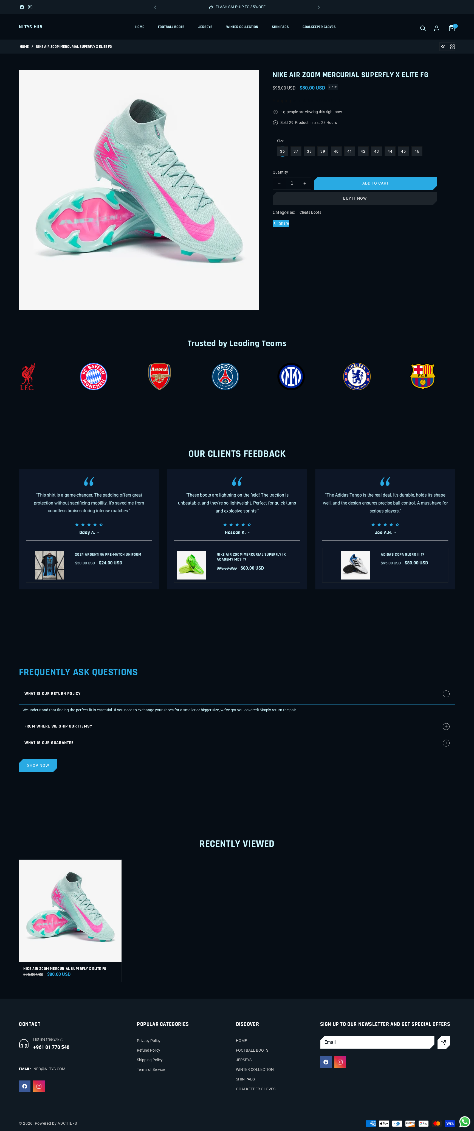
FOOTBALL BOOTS (252, 1050)
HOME (241, 1040)
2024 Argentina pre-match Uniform (108, 554)
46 (416, 151)
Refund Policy (148, 1050)
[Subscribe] (444, 1042)
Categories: (284, 212)
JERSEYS (244, 1060)
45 (403, 151)
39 (322, 151)
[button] (318, 7)
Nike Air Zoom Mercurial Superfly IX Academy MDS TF (251, 557)
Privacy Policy (148, 1040)
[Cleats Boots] (452, 46)
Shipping (282, 101)
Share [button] (284, 223)
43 (376, 151)
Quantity (280, 172)
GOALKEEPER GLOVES (255, 1089)
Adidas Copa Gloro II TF (402, 554)
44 (390, 151)
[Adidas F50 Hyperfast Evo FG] (443, 46)
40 (336, 151)
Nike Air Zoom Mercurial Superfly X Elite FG (64, 968)
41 (349, 151)
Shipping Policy (150, 1060)
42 (363, 151)
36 (282, 151)
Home (24, 46)
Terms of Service (151, 1069)
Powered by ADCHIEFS (56, 1123)
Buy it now (355, 198)
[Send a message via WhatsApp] (464, 1121)
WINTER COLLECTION (255, 1069)
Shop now (38, 765)
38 (309, 151)
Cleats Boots (310, 212)
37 (296, 151)
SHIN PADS (245, 1079)
